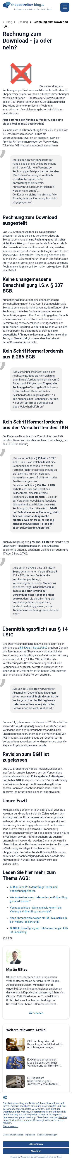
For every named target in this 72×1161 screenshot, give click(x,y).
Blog (9, 22)
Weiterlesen (36, 1013)
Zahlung (23, 22)
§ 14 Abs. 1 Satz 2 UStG (34, 647)
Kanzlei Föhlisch (44, 9)
